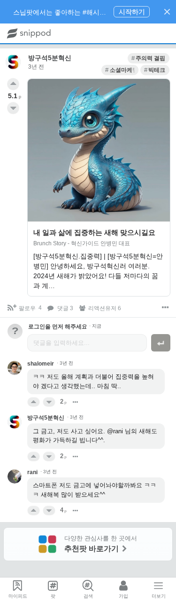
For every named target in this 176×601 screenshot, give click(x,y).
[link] (148, 58)
